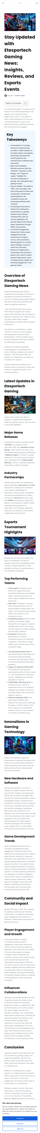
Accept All (20, 1118)
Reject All (20, 1129)
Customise (20, 1123)
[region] (20, 1116)
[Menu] (37, 3)
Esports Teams (20, 95)
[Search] (3, 3)
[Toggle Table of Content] (24, 103)
